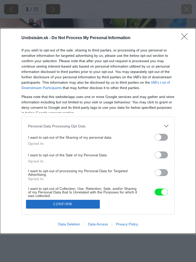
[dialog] (98, 131)
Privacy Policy (127, 224)
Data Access (98, 224)
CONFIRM (62, 204)
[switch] (161, 137)
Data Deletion (69, 224)
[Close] (186, 38)
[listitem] (98, 126)
